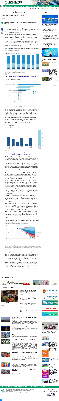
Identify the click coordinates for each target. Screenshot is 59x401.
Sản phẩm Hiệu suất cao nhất (30, 6)
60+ (57, 6)
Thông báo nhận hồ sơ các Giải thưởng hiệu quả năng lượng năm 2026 (49, 59)
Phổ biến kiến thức (19, 12)
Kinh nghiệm (39, 6)
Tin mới (46, 12)
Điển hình (43, 6)
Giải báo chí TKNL (49, 6)
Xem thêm (55, 85)
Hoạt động (15, 6)
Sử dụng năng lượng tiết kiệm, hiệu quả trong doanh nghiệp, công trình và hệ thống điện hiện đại (28, 304)
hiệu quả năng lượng (7, 277)
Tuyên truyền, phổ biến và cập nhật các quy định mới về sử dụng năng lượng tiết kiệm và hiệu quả (28, 298)
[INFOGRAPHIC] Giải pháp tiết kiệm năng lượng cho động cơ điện (49, 25)
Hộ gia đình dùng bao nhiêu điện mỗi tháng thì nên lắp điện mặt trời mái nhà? (25, 370)
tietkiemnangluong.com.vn (12, 393)
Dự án (54, 6)
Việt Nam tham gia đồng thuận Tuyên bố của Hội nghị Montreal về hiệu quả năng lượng (24, 318)
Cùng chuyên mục (8, 288)
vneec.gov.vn (17, 393)
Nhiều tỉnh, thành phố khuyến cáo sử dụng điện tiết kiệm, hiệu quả (24, 353)
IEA (12, 277)
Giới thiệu (5, 6)
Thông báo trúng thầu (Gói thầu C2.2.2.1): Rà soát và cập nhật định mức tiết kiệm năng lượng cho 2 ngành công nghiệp (50, 39)
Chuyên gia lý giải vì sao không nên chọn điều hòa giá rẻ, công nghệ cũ (24, 333)
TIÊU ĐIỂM (47, 46)
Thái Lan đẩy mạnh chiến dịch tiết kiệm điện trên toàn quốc (24, 326)
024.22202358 (37, 8)
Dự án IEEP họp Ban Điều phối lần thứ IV (50, 32)
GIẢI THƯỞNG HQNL (21, 6)
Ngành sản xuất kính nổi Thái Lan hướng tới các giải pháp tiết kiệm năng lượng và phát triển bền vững (28, 291)
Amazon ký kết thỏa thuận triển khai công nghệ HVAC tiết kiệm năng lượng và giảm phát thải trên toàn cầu (24, 340)
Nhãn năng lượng (33, 386)
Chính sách (10, 6)
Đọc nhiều (47, 320)
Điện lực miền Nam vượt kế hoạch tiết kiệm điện (21, 362)
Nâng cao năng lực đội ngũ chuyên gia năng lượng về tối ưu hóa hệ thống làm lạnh (49, 332)
